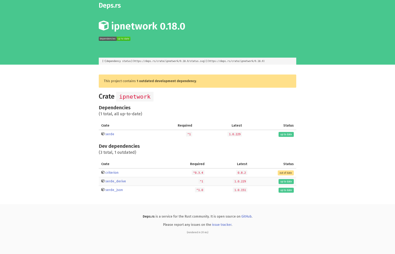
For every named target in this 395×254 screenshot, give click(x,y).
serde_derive (115, 181)
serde (109, 134)
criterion (111, 173)
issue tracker (221, 225)
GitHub (246, 216)
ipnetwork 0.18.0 (147, 26)
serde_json (114, 190)
